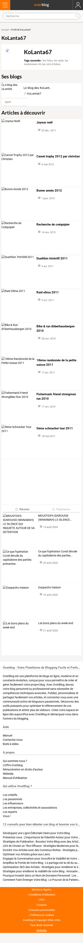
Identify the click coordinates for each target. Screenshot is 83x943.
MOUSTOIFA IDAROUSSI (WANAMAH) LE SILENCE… (55, 517)
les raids (59, 60)
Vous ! (7, 816)
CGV (42, 899)
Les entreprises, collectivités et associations (30, 807)
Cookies (42, 904)
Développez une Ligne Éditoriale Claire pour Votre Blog (36, 833)
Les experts (10, 811)
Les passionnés (12, 799)
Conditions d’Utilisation (42, 894)
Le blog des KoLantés (38, 88)
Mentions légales (41, 889)
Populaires (63, 509)
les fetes (48, 60)
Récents (24, 509)
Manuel (7, 735)
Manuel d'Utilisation (15, 778)
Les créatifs (10, 795)
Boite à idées (11, 744)
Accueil (5, 29)
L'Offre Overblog (13, 765)
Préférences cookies (42, 915)
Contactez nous (13, 739)
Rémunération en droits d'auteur (23, 769)
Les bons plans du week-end (55, 623)
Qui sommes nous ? (15, 761)
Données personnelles (42, 909)
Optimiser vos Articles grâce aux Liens (26, 854)
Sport (8, 101)
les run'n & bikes (51, 64)
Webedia (8, 773)
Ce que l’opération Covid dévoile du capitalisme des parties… (57, 553)
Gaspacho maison (49, 587)
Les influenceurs (13, 803)
